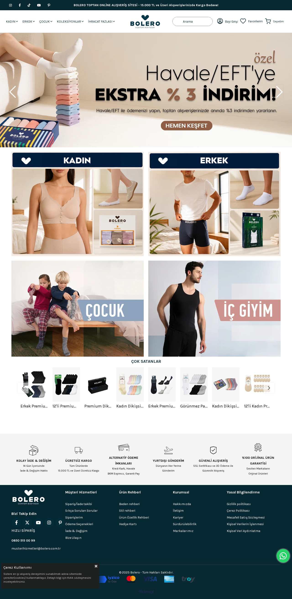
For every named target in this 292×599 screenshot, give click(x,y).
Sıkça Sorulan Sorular (81, 511)
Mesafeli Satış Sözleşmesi (246, 517)
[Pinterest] (60, 522)
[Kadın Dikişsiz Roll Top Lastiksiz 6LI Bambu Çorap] (194, 384)
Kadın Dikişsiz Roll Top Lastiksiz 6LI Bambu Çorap (194, 406)
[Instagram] (49, 522)
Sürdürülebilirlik (184, 524)
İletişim (178, 511)
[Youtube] (38, 522)
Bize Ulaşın (73, 538)
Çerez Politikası (238, 511)
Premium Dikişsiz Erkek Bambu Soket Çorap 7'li (66, 406)
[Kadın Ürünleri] (77, 204)
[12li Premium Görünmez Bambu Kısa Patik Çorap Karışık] (34, 384)
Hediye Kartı (128, 524)
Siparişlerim (74, 517)
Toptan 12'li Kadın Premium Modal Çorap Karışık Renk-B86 (257, 406)
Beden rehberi (129, 504)
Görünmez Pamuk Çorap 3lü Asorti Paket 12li (162, 406)
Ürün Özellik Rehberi (134, 517)
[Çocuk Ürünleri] (77, 309)
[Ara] (178, 21)
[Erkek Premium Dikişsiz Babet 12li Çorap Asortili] (130, 384)
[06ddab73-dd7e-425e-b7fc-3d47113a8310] (146, 579)
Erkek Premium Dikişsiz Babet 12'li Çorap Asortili (130, 406)
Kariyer (178, 517)
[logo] (28, 497)
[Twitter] (27, 522)
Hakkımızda (182, 504)
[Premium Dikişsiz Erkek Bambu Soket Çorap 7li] (66, 384)
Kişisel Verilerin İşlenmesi (245, 524)
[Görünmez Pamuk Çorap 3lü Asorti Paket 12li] (162, 384)
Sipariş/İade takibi (78, 504)
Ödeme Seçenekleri (79, 524)
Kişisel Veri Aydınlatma (243, 531)
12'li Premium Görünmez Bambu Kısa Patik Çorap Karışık (34, 406)
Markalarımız (183, 531)
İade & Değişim (76, 531)
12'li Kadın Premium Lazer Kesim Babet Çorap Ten (226, 406)
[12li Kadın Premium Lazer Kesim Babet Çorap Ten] (226, 384)
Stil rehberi (127, 511)
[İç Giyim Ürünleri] (214, 309)
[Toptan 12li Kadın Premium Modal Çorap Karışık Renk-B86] (257, 384)
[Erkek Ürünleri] (214, 204)
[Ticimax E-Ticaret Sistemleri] (146, 592)
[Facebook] (16, 522)
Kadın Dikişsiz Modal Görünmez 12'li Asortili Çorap (98, 406)
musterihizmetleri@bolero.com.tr (36, 548)
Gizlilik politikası (239, 504)
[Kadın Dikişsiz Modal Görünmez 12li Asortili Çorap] (98, 384)
